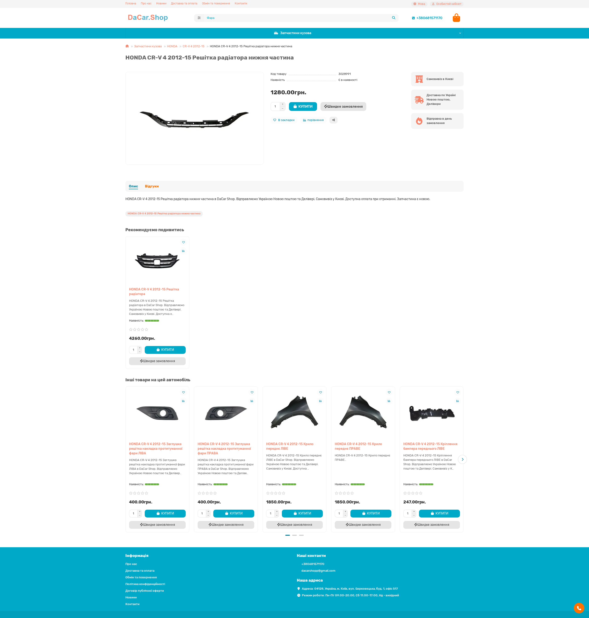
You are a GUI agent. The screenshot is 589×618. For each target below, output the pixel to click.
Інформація (136, 555)
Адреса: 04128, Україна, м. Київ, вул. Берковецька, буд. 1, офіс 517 (350, 588)
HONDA (172, 46)
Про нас (146, 3)
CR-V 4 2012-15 (194, 46)
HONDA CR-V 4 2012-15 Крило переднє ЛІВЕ (289, 446)
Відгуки (152, 186)
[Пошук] (393, 18)
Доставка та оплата (184, 3)
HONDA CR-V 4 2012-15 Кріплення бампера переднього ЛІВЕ (430, 446)
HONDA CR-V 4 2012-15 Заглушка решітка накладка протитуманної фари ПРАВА (224, 448)
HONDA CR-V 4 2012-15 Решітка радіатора (154, 291)
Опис (133, 186)
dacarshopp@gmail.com (318, 570)
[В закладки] (183, 242)
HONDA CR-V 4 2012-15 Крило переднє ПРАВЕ (358, 446)
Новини (161, 3)
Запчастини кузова (295, 33)
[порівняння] (183, 251)
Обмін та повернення (216, 3)
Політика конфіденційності (145, 584)
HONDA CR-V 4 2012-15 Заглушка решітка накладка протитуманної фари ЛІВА (155, 448)
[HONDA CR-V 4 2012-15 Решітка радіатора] (157, 260)
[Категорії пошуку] (199, 18)
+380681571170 (429, 18)
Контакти (241, 3)
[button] (126, 459)
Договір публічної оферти (144, 590)
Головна (130, 3)
